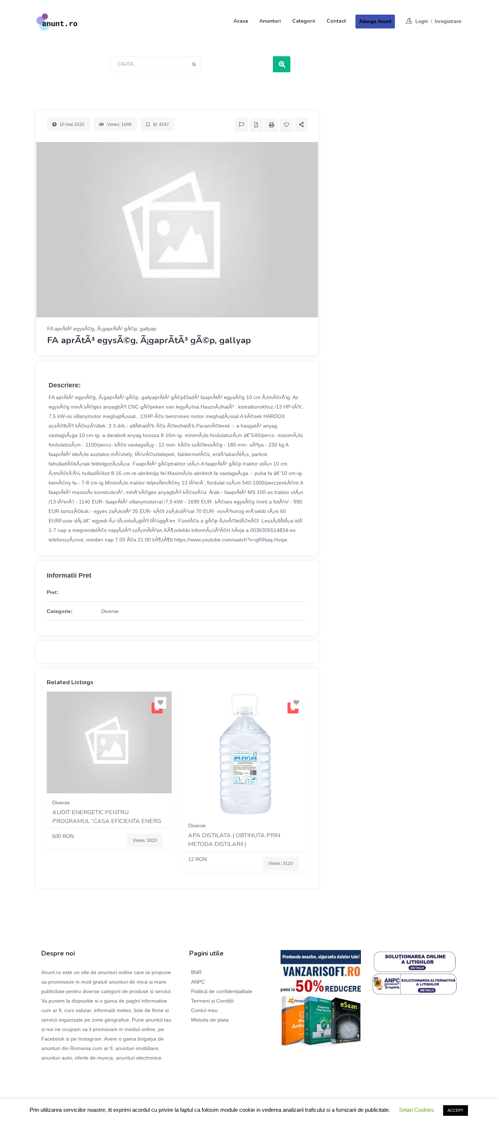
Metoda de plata (210, 1020)
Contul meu (204, 1010)
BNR (196, 972)
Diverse (110, 611)
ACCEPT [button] (455, 1110)
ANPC (198, 982)
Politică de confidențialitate (221, 991)
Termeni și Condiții (212, 1001)
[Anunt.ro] (57, 21)
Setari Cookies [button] (416, 1110)
